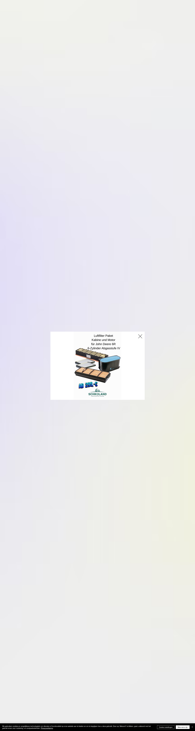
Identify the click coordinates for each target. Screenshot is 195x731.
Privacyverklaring (47, 728)
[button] (140, 336)
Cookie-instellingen (166, 727)
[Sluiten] (192, 727)
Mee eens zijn (183, 727)
